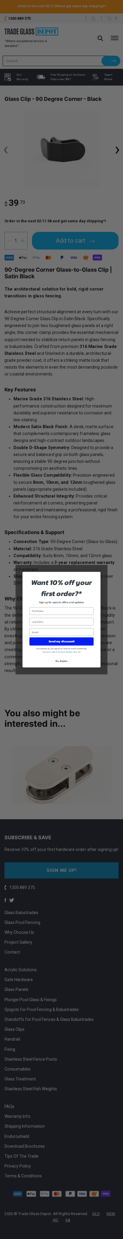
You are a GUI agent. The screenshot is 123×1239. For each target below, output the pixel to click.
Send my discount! (61, 641)
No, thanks (61, 660)
